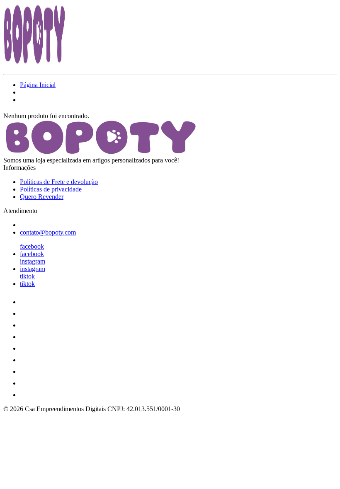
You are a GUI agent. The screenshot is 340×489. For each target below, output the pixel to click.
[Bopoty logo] (34, 63)
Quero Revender (41, 196)
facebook (32, 246)
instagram (32, 261)
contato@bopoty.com (48, 232)
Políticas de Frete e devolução (59, 181)
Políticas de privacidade (51, 189)
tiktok (27, 276)
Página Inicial (38, 84)
